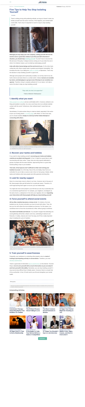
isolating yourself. (30, 58)
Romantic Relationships (65, 307)
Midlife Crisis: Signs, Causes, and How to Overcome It (66, 332)
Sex (43, 307)
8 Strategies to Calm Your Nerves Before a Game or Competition (33, 332)
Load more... (42, 338)
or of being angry (29, 113)
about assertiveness (34, 263)
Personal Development (19, 6)
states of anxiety (33, 70)
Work (44, 329)
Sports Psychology (31, 329)
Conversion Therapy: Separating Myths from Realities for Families (17, 310)
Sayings (28, 307)
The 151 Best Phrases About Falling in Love (33, 309)
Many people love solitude (17, 102)
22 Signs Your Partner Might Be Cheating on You (67, 310)
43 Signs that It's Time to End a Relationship (17, 332)
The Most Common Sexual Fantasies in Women (49, 310)
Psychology (12, 307)
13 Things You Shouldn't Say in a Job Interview (50, 332)
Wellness (11, 6)
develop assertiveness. (16, 260)
